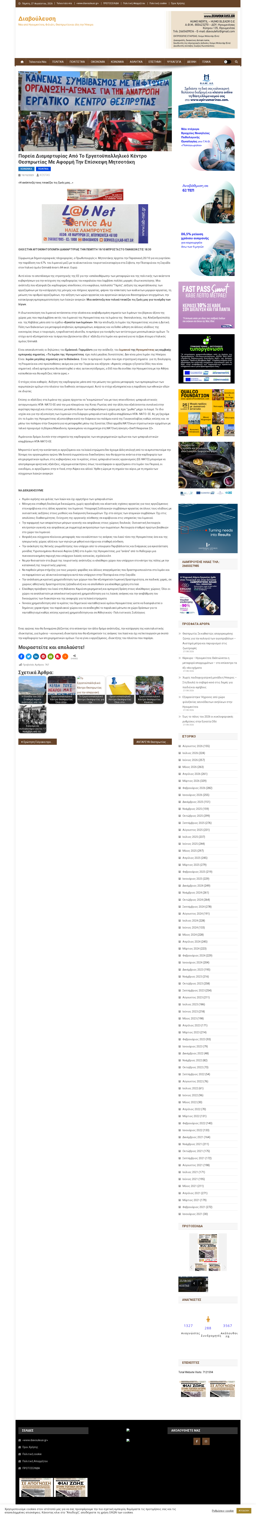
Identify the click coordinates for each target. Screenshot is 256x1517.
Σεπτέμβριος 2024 (194, 906)
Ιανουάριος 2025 (192, 878)
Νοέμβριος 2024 (192, 892)
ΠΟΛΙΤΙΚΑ (58, 61)
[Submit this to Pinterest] (43, 656)
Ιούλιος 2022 (190, 1088)
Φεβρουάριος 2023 (194, 1039)
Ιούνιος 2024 (190, 927)
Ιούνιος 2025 (190, 843)
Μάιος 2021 (190, 1186)
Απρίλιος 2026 (192, 773)
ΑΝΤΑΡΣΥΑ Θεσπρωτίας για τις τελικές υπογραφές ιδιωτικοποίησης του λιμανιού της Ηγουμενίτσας (154, 741)
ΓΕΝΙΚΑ (206, 61)
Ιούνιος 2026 (190, 760)
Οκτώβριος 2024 (193, 899)
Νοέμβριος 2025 (192, 808)
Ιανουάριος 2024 (192, 962)
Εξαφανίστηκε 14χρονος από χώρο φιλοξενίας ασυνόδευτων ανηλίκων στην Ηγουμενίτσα (207, 702)
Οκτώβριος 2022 (193, 1067)
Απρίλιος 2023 (192, 1025)
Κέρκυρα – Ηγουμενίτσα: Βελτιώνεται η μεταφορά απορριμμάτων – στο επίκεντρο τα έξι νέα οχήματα (210, 663)
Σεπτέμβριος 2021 (194, 1158)
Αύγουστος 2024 (193, 913)
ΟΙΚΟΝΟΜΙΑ (98, 61)
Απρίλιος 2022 (192, 1109)
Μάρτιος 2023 (191, 1032)
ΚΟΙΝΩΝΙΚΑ (117, 61)
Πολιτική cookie (158, 3)
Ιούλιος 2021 (190, 1172)
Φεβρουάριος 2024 (194, 955)
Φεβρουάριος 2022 (194, 1123)
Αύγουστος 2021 (193, 1165)
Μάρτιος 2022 (191, 1116)
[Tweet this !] (29, 656)
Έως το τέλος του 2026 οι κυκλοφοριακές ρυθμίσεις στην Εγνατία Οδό (208, 719)
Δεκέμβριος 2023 (193, 969)
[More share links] (65, 656)
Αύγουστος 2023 (193, 997)
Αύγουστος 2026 (193, 746)
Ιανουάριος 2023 (192, 1046)
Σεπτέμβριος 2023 (194, 990)
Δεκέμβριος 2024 (193, 885)
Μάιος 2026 (190, 766)
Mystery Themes (103, 1513)
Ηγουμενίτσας (145, 349)
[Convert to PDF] (58, 656)
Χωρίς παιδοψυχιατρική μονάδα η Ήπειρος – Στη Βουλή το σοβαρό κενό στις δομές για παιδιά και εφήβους (210, 682)
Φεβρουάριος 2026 (194, 787)
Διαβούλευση (37, 18)
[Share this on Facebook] (21, 656)
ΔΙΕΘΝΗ (191, 61)
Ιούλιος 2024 (190, 920)
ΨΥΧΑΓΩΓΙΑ (174, 61)
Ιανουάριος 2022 (192, 1130)
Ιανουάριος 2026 (192, 794)
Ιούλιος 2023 (190, 1004)
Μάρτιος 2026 (191, 780)
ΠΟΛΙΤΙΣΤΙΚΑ (77, 61)
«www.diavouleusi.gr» (87, 3)
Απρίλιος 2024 (192, 941)
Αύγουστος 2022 (193, 1081)
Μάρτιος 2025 (191, 864)
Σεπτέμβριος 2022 (194, 1074)
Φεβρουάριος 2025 (194, 871)
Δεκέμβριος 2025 (193, 801)
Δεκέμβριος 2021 (193, 1137)
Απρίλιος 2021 (192, 1193)
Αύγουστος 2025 (193, 829)
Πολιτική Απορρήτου (134, 3)
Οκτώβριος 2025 (193, 815)
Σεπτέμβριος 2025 (194, 822)
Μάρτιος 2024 (191, 948)
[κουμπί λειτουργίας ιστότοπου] (227, 62)
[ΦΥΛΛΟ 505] (201, 1267)
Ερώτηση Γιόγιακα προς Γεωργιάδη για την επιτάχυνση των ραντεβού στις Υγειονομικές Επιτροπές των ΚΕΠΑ (40, 741)
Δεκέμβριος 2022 (193, 1053)
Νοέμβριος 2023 (192, 976)
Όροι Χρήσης (178, 3)
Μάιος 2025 (190, 850)
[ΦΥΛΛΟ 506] (214, 1267)
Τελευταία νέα (64, 3)
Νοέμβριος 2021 (192, 1144)
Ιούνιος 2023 (190, 1011)
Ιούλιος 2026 (190, 753)
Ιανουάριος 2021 (192, 1214)
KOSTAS (45, 175)
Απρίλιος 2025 (192, 857)
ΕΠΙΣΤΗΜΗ (155, 61)
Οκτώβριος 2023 (193, 983)
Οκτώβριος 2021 (193, 1151)
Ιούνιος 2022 (190, 1095)
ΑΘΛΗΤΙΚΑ (136, 61)
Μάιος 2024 (190, 934)
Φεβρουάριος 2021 (194, 1207)
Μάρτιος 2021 (191, 1200)
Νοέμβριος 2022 (192, 1060)
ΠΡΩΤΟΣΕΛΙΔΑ (111, 3)
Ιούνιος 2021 (190, 1179)
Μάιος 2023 (190, 1018)
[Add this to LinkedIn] (36, 656)
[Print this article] (51, 656)
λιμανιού (124, 349)
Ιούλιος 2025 (190, 836)
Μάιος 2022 (190, 1102)
